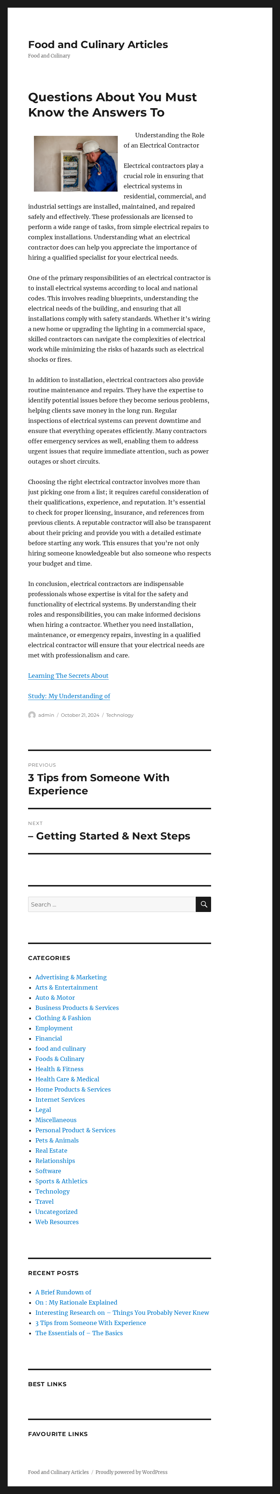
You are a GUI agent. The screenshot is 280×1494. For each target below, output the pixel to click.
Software (48, 1171)
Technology (119, 715)
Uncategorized (56, 1211)
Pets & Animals (57, 1140)
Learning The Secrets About (68, 675)
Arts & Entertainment (66, 987)
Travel (44, 1201)
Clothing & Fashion (63, 1018)
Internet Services (60, 1099)
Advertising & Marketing (71, 977)
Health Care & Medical (67, 1079)
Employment (54, 1028)
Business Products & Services (77, 1007)
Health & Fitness (59, 1069)
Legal (43, 1109)
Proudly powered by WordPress (132, 1472)
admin (46, 715)
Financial (48, 1038)
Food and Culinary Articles (98, 44)
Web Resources (57, 1222)
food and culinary (60, 1048)
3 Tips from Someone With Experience (90, 1322)
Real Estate (51, 1150)
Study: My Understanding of (69, 696)
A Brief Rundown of (63, 1292)
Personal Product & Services (75, 1130)
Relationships (55, 1160)
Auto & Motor (55, 997)
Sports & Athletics (61, 1181)
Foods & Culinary (59, 1058)
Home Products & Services (73, 1089)
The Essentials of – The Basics (79, 1333)
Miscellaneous (56, 1120)
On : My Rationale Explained (76, 1302)
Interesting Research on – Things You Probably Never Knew (122, 1312)
